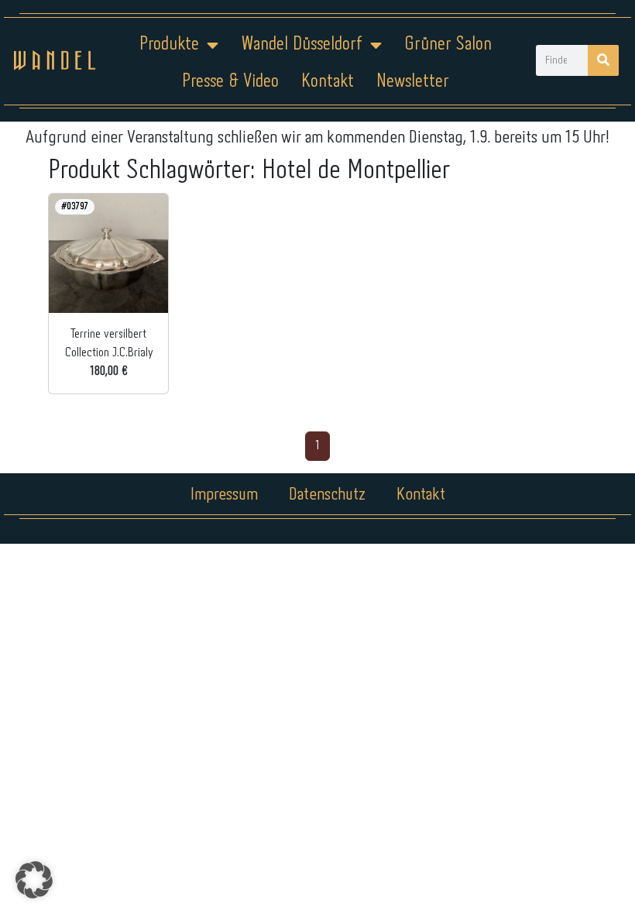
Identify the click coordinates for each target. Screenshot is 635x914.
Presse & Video (230, 82)
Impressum (224, 495)
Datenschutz (327, 495)
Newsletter (412, 82)
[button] (34, 880)
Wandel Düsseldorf (301, 44)
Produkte (169, 44)
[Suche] (603, 60)
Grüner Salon (448, 44)
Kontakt (327, 82)
